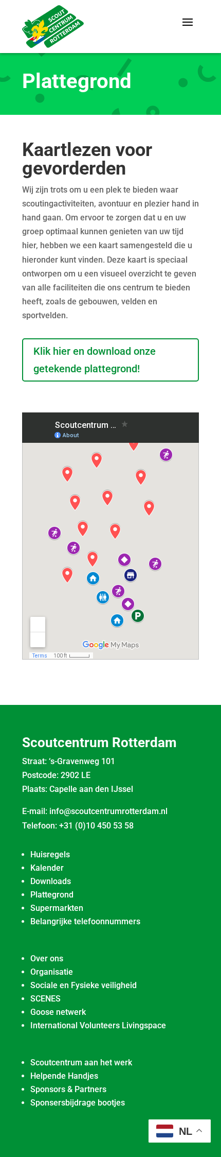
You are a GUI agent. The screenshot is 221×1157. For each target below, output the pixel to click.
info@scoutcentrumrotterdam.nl (108, 811)
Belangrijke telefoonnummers (85, 921)
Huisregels (50, 854)
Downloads (50, 881)
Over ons (46, 958)
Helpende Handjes (64, 1076)
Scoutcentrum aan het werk (81, 1062)
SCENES (45, 999)
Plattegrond (51, 895)
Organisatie (51, 972)
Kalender (47, 868)
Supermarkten (56, 908)
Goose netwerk (58, 1012)
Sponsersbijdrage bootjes (77, 1103)
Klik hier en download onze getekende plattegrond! (94, 360)
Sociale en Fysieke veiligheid (83, 985)
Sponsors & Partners (68, 1089)
